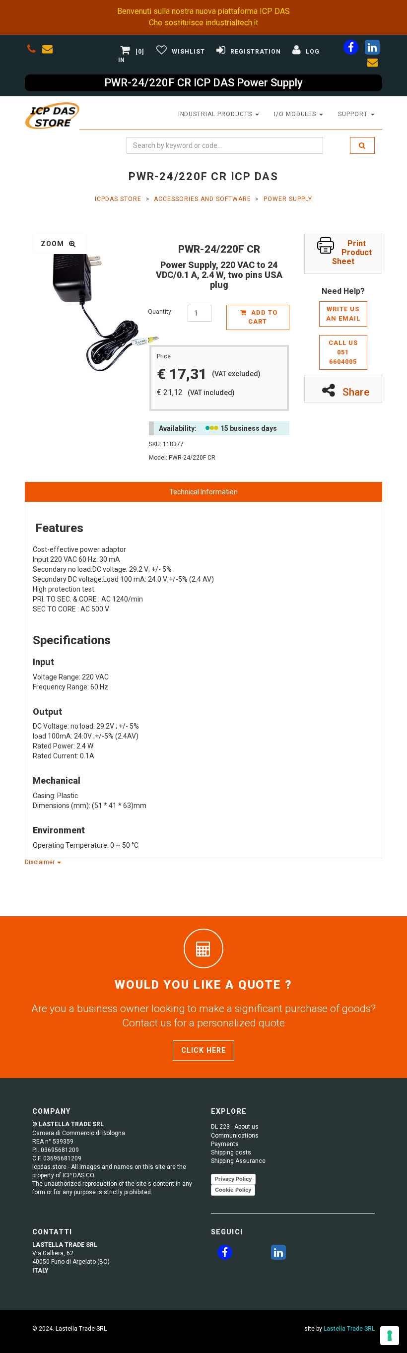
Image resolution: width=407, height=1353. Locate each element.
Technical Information (203, 492)
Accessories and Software (202, 199)
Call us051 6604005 (343, 352)
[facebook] (351, 49)
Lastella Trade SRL (349, 1328)
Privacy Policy (233, 1178)
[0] (140, 51)
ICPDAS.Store (118, 199)
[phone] (31, 50)
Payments (225, 1144)
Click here (203, 1050)
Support (354, 114)
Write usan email (343, 313)
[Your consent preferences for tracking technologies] (389, 1335)
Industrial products (216, 114)
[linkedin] (372, 49)
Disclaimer (40, 862)
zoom (54, 244)
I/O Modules (296, 114)
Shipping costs (231, 1152)
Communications (235, 1135)
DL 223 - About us (235, 1126)
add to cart (262, 317)
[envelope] (50, 50)
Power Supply (288, 199)
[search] (362, 145)
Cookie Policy (233, 1189)
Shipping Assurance (238, 1160)
